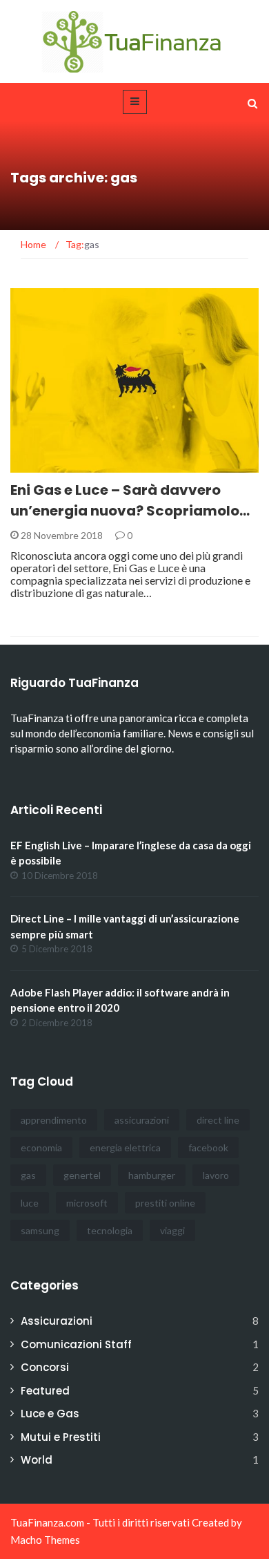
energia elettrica (125, 1147)
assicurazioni (141, 1120)
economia (41, 1147)
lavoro (216, 1175)
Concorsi (45, 1367)
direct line (218, 1120)
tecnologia (109, 1230)
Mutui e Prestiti (61, 1437)
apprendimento (54, 1120)
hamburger (151, 1175)
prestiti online (165, 1203)
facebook (208, 1147)
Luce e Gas (54, 465)
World (36, 1460)
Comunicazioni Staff (76, 1344)
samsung (40, 1230)
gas (28, 1175)
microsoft (87, 1203)
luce (30, 1203)
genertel (82, 1175)
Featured (45, 1390)
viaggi (172, 1230)
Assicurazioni (56, 1321)
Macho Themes (45, 1539)
